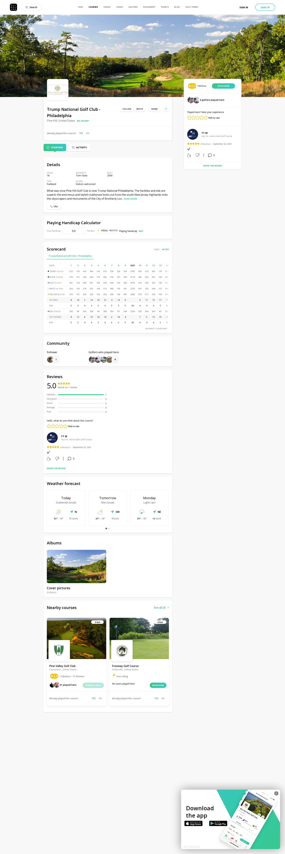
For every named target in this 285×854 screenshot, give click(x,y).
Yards (156, 249)
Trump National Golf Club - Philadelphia (70, 255)
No (87, 133)
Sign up (265, 7)
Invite (139, 109)
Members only (93, 685)
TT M (64, 436)
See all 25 (160, 607)
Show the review (56, 468)
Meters (165, 249)
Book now (158, 685)
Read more (130, 198)
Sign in (243, 7)
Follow (127, 109)
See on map (83, 120)
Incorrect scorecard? (156, 328)
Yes (81, 133)
